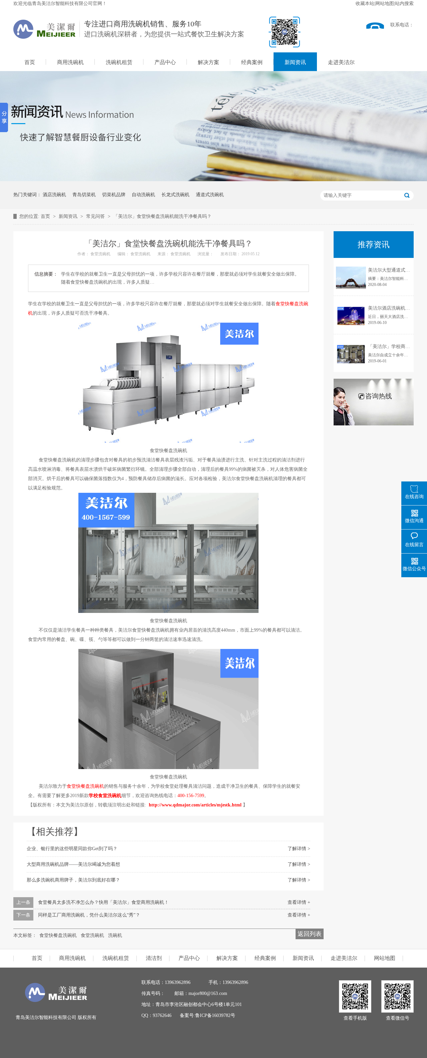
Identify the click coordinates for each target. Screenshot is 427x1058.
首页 (29, 62)
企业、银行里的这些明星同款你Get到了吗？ (72, 848)
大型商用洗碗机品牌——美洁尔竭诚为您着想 (73, 864)
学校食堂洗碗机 (105, 795)
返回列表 (310, 934)
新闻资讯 (295, 62)
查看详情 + (299, 902)
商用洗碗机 (70, 62)
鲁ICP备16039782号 (215, 1015)
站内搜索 (404, 3)
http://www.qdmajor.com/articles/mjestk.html (195, 804)
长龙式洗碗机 (175, 194)
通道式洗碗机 (210, 194)
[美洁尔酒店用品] (56, 1000)
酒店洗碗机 (54, 194)
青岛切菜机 (84, 194)
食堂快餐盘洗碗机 (58, 935)
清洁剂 (154, 958)
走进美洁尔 (341, 62)
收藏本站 (365, 3)
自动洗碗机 (143, 194)
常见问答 (96, 216)
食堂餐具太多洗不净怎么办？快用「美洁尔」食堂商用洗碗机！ (103, 902)
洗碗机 (115, 935)
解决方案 (208, 62)
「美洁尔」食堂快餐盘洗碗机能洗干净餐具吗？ (162, 216)
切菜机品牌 (113, 194)
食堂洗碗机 (92, 935)
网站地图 (384, 3)
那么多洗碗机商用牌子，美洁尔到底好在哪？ (73, 880)
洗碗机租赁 (119, 62)
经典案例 (252, 62)
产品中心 (165, 62)
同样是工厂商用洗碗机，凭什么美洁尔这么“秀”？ (89, 915)
